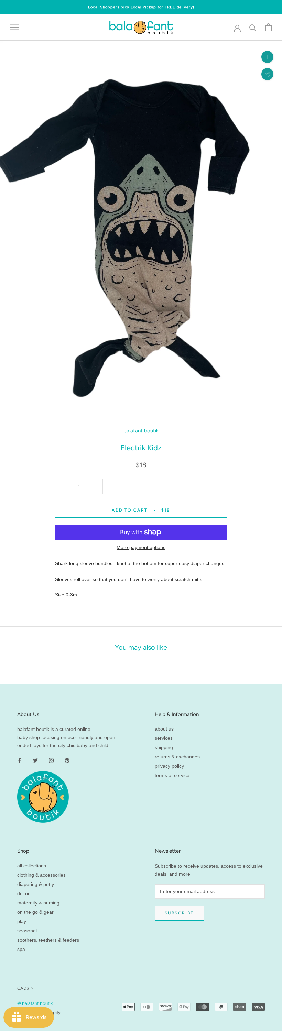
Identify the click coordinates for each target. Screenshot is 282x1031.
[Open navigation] (14, 27)
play (21, 921)
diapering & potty (35, 884)
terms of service (172, 775)
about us (164, 729)
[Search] (253, 27)
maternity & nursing (38, 903)
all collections (31, 865)
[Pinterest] (67, 760)
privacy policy (169, 766)
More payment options (141, 547)
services (164, 738)
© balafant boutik (35, 1003)
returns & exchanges (177, 756)
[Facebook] (19, 760)
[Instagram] (51, 760)
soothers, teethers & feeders (48, 940)
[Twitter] (35, 760)
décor (23, 893)
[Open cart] (268, 27)
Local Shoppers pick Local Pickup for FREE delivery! (141, 7)
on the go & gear (35, 912)
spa (21, 949)
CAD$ (23, 988)
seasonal (27, 930)
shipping (164, 747)
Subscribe (179, 913)
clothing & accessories (41, 875)
